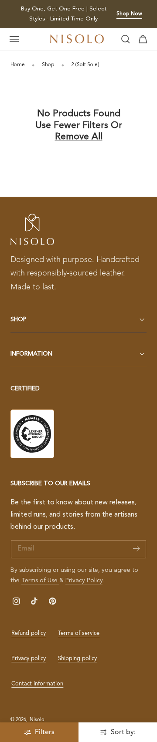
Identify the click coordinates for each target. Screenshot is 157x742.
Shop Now (129, 14)
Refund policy (28, 633)
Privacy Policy (83, 580)
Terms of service (78, 633)
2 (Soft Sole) (85, 64)
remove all (78, 136)
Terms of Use (40, 580)
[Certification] (32, 434)
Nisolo (37, 719)
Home (17, 64)
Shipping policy (77, 658)
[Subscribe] (136, 548)
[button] (14, 39)
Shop (48, 64)
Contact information (37, 684)
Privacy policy (28, 658)
